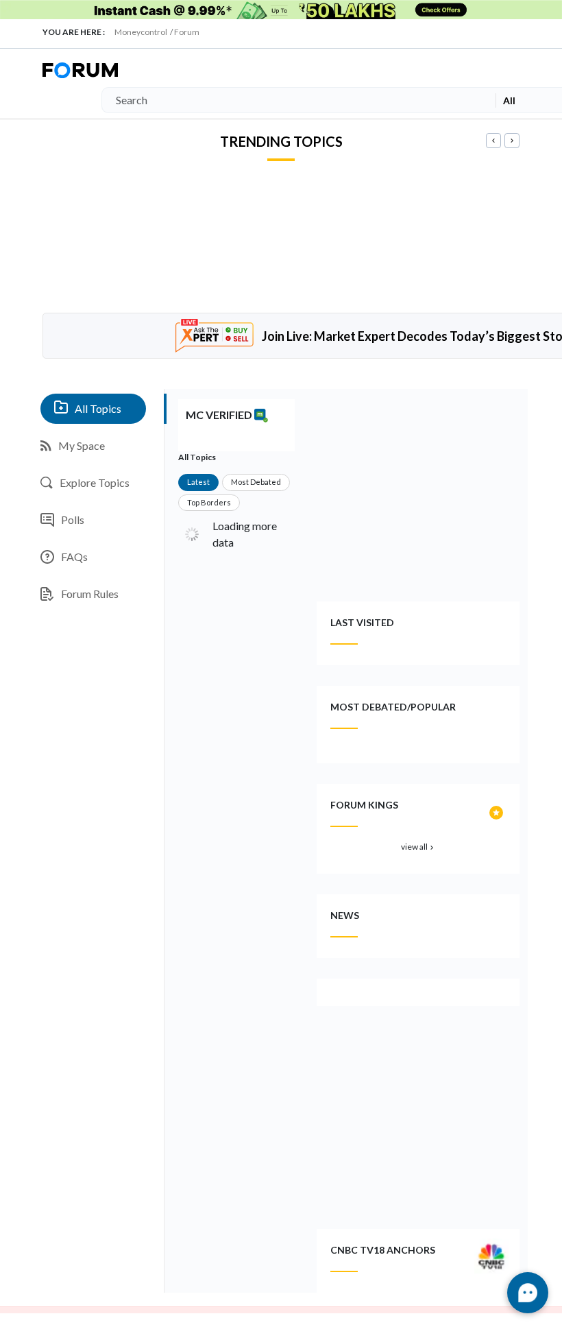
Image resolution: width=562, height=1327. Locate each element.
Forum (186, 32)
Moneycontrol (140, 32)
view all (418, 846)
